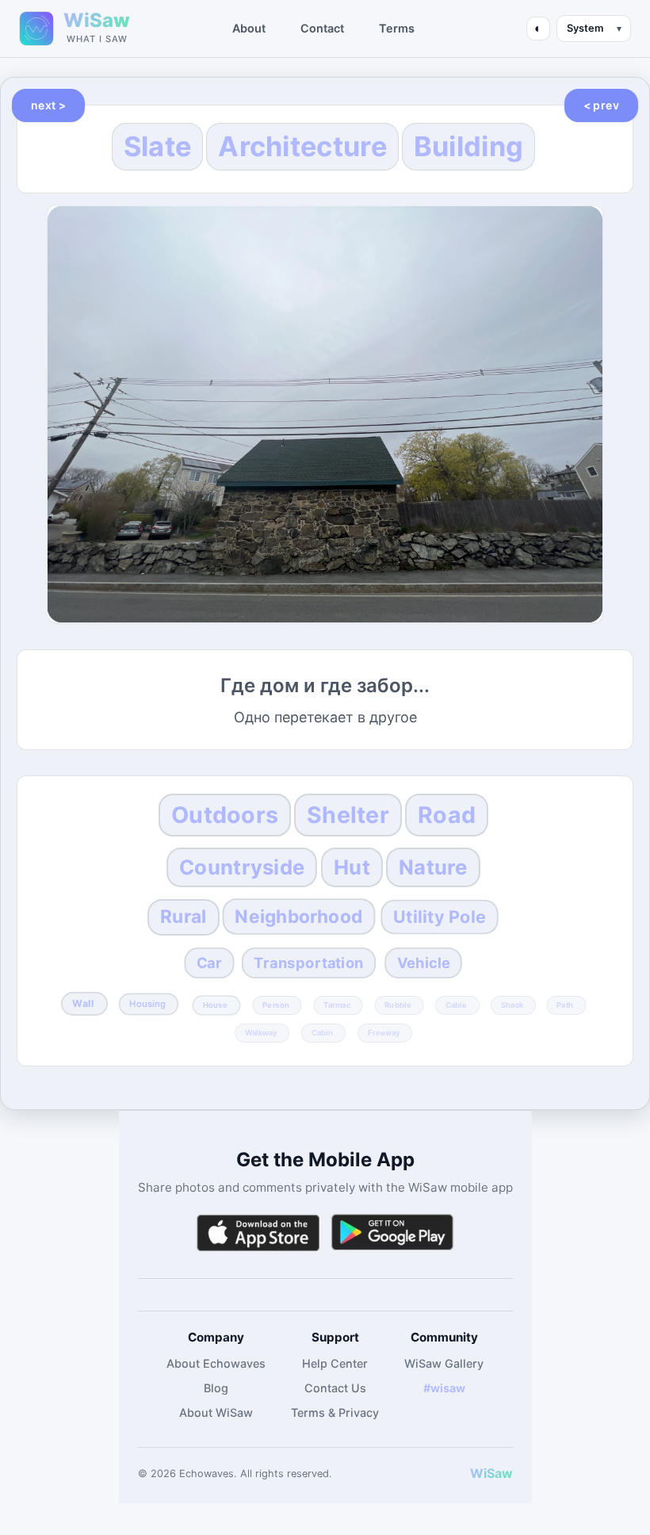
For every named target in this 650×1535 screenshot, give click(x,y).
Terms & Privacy (335, 1412)
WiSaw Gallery (444, 1363)
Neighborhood (299, 916)
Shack (512, 1004)
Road (447, 815)
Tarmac (336, 1004)
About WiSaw (216, 1412)
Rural (183, 916)
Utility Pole (439, 916)
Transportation (309, 963)
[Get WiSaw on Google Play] (392, 1232)
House (215, 1004)
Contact (322, 28)
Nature (433, 867)
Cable (456, 1004)
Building (468, 146)
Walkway (261, 1032)
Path (564, 1004)
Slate (158, 146)
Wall (83, 1003)
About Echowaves (216, 1363)
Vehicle (422, 963)
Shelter (348, 815)
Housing (148, 1003)
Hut (352, 867)
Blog (216, 1388)
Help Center (335, 1363)
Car (209, 963)
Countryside (242, 867)
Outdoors (224, 815)
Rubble (397, 1004)
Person (275, 1004)
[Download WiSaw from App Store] (257, 1232)
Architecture (302, 146)
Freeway (384, 1032)
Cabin (323, 1032)
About (249, 28)
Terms (397, 28)
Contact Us (335, 1388)
